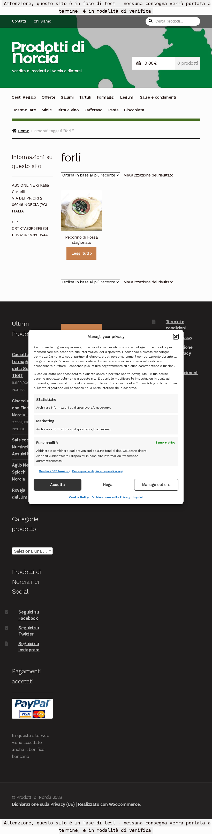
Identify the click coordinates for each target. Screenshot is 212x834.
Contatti (19, 21)
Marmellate (25, 109)
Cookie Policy (79, 497)
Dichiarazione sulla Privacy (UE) (43, 804)
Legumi (127, 97)
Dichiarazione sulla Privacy (111, 497)
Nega (107, 485)
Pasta (113, 109)
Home (23, 130)
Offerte (49, 97)
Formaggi (106, 97)
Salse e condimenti (158, 97)
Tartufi (85, 97)
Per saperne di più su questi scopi (97, 471)
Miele (46, 109)
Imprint (138, 497)
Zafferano (93, 109)
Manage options (156, 485)
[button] (175, 336)
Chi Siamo (42, 21)
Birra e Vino (68, 109)
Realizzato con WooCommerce (109, 804)
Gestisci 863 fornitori (54, 471)
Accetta (57, 485)
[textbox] (32, 551)
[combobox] (32, 551)
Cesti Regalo (24, 97)
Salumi (67, 97)
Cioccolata (134, 109)
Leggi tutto (81, 253)
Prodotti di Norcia (47, 52)
